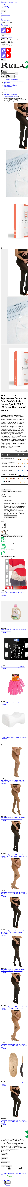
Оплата (6, 6)
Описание (18, 491)
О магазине (7, 4)
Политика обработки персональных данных (12, 1173)
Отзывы (3, 491)
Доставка (6, 7)
